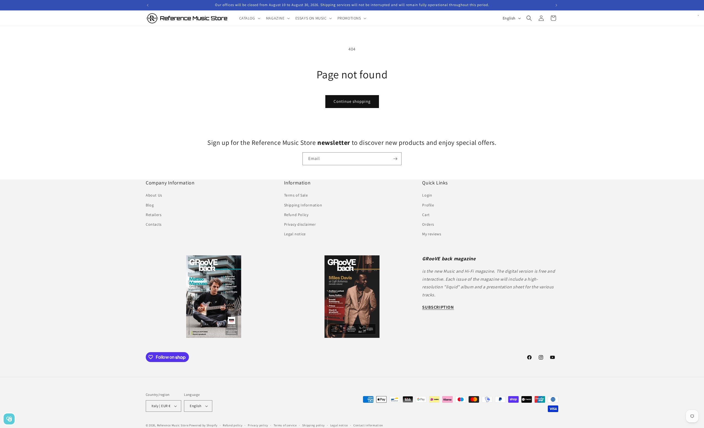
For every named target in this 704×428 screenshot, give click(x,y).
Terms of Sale (296, 195)
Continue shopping (352, 101)
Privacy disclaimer (300, 224)
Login (427, 195)
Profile (428, 205)
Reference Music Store (173, 425)
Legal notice (295, 233)
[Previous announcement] (148, 5)
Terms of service (285, 425)
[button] (249, 18)
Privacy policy (258, 425)
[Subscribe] (395, 158)
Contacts (154, 224)
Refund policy (232, 425)
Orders (428, 224)
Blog (150, 205)
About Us (154, 195)
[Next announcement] (556, 5)
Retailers (153, 214)
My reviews (431, 233)
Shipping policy (313, 425)
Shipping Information (303, 205)
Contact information (368, 425)
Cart (426, 214)
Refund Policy (296, 214)
